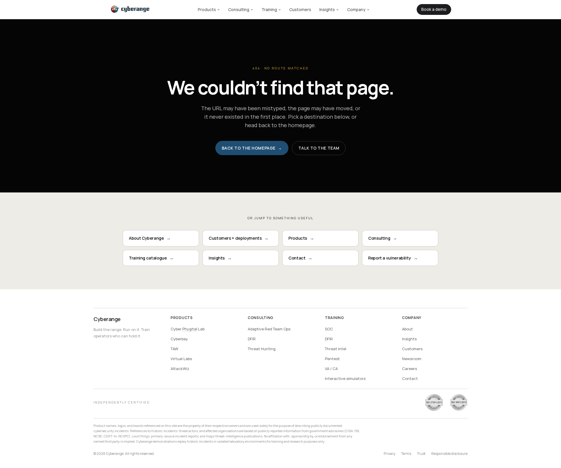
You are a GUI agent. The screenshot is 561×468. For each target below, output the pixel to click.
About (407, 329)
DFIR (252, 338)
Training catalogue (151, 258)
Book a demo (433, 9)
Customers (300, 9)
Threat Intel (335, 348)
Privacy (389, 453)
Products (207, 9)
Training (269, 9)
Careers (409, 368)
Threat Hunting (262, 348)
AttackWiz (180, 368)
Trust (421, 453)
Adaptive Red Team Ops (269, 329)
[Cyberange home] (130, 9)
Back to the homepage (252, 148)
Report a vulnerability (393, 258)
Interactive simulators (345, 378)
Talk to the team (319, 148)
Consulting (238, 9)
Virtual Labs (181, 358)
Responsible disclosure (449, 453)
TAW (174, 348)
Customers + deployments (239, 238)
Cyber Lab (188, 329)
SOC (329, 329)
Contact (300, 258)
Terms (406, 453)
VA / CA (331, 368)
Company (356, 9)
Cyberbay (179, 338)
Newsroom (411, 358)
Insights (327, 9)
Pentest (332, 358)
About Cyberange (150, 238)
